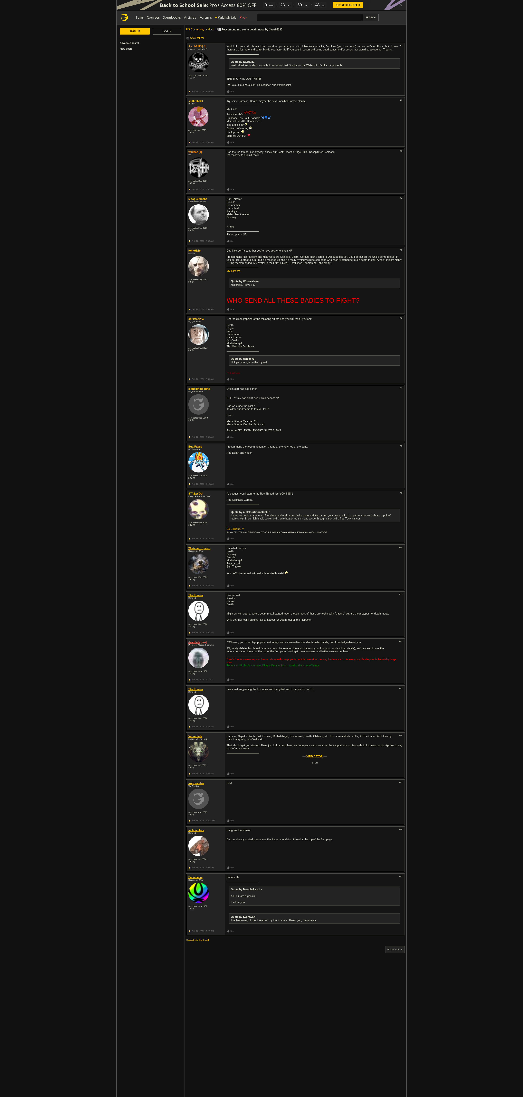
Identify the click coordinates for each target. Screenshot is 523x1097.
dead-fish (194, 642)
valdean (193, 151)
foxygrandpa (196, 783)
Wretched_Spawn (199, 548)
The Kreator (195, 595)
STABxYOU (195, 493)
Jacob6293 (195, 46)
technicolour (196, 830)
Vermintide (195, 736)
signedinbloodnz (199, 388)
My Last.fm (233, 270)
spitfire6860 (195, 101)
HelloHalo (194, 250)
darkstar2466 (196, 318)
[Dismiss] (400, 5)
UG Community (195, 29)
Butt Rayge (195, 446)
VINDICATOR (314, 756)
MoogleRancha (197, 198)
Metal (211, 29)
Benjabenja (195, 877)
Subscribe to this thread (197, 940)
